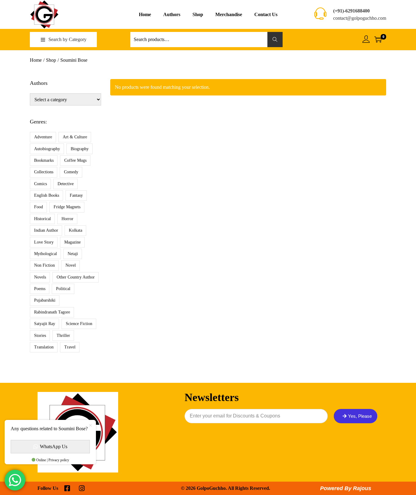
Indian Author (46, 230)
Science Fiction (79, 323)
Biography (80, 149)
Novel (70, 265)
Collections (43, 172)
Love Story (44, 242)
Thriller (63, 335)
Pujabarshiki (44, 300)
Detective (66, 184)
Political (63, 288)
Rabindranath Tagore (52, 312)
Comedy (71, 172)
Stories (40, 335)
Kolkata (75, 230)
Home (36, 60)
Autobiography (47, 149)
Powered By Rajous (345, 488)
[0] (378, 39)
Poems (39, 288)
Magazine (72, 242)
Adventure (43, 137)
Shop (51, 60)
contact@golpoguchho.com (359, 18)
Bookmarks (44, 160)
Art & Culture (75, 137)
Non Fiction (44, 265)
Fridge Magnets (67, 207)
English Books (46, 195)
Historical (42, 218)
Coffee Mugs (75, 160)
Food (38, 207)
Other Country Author (76, 277)
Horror (67, 218)
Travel (70, 347)
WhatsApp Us (53, 446)
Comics (40, 184)
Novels (40, 277)
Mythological (45, 253)
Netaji (73, 253)
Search (275, 39)
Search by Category (67, 39)
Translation (44, 347)
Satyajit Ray (44, 323)
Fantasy (76, 195)
